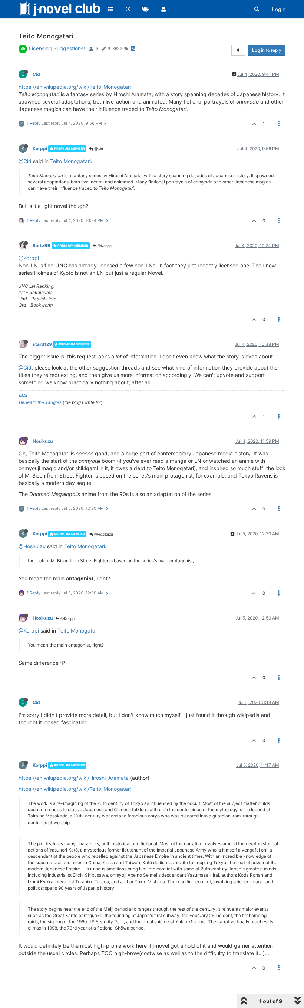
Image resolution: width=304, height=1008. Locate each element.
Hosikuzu (43, 441)
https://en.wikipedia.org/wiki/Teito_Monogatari (75, 87)
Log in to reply (266, 50)
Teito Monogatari (70, 161)
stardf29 (42, 344)
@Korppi (104, 245)
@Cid (98, 148)
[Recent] (128, 9)
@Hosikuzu (103, 534)
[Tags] (146, 9)
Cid (36, 74)
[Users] (163, 9)
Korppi (40, 148)
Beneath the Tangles (40, 402)
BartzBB (41, 245)
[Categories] (110, 9)
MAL (24, 395)
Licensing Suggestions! (57, 48)
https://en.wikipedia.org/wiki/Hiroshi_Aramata (74, 778)
